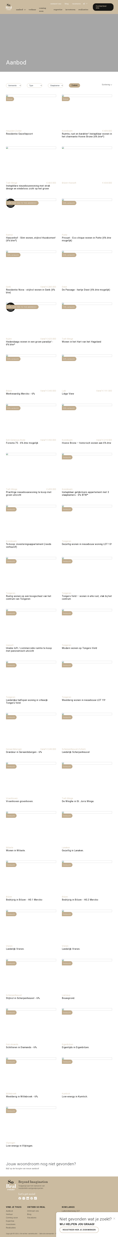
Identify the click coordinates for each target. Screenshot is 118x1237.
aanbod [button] (19, 9)
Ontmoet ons (36, 1211)
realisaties (83, 9)
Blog (32, 1214)
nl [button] (84, 3)
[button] (107, 85)
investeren (70, 9)
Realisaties (13, 1227)
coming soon (45, 9)
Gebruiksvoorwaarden (46, 1233)
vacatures (77, 3)
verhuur (33, 9)
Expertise (13, 1221)
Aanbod (13, 1211)
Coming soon (13, 1217)
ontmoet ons (56, 3)
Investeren (13, 1224)
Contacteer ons (101, 7)
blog (67, 3)
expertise (58, 9)
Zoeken (74, 85)
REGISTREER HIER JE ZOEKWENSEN (79, 1230)
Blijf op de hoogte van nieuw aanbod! (22, 1168)
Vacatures (36, 1217)
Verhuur (13, 1214)
